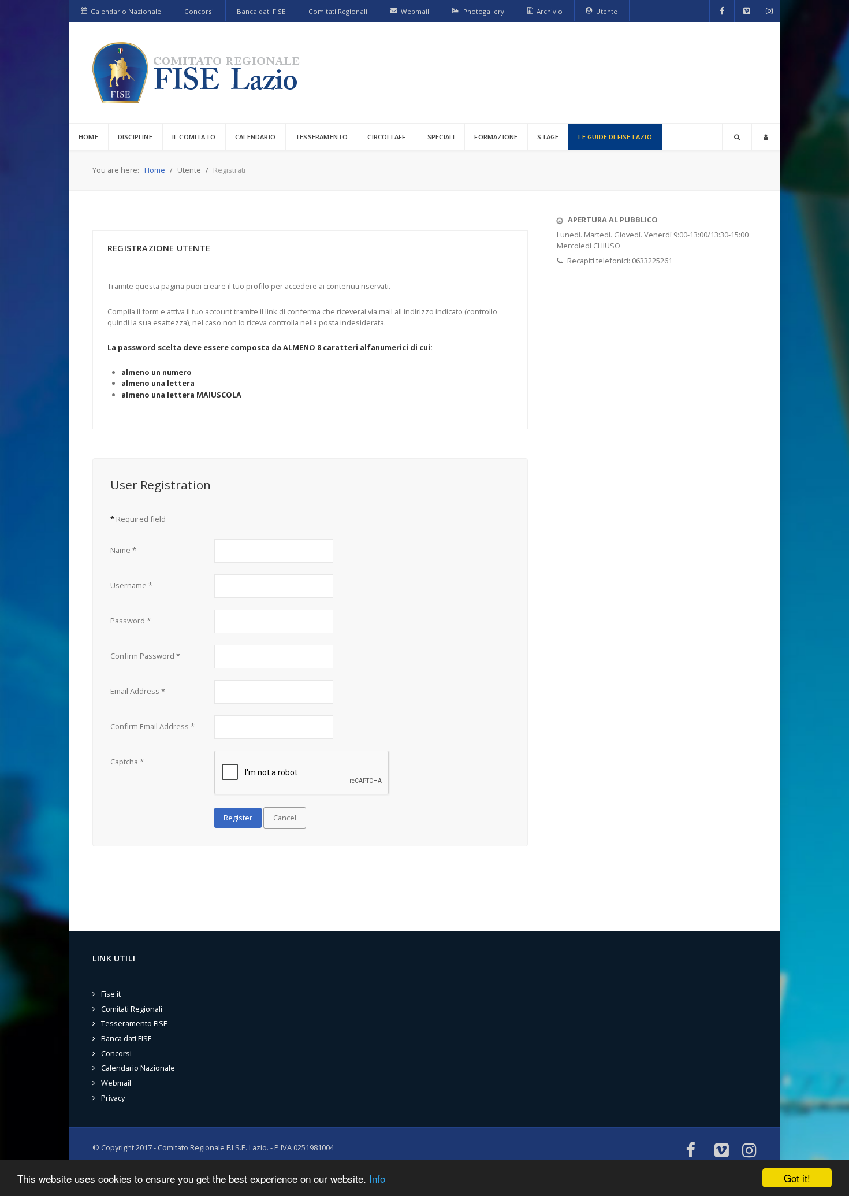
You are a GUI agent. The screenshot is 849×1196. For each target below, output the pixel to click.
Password (130, 620)
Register (238, 817)
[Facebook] (722, 11)
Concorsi (116, 1053)
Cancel (284, 817)
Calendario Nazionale (138, 1068)
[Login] (765, 137)
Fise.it (111, 994)
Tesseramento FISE (134, 1023)
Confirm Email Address (152, 726)
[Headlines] (198, 72)
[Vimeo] (746, 11)
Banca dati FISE (126, 1038)
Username (131, 585)
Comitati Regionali (131, 1009)
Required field (138, 519)
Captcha (127, 761)
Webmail (116, 1083)
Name (123, 550)
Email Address (137, 691)
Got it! (797, 1178)
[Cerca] (737, 137)
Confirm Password (145, 656)
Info (377, 1178)
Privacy (113, 1098)
